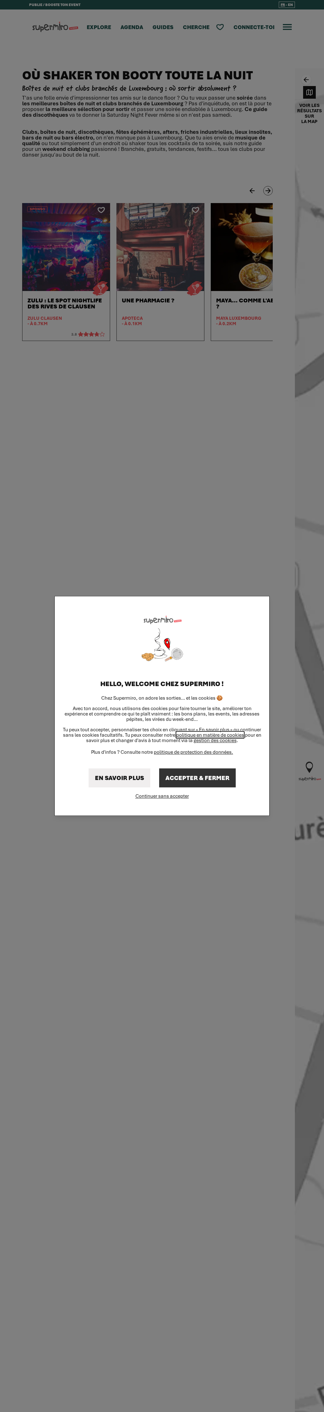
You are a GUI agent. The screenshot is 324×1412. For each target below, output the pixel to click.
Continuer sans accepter (162, 796)
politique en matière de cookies (210, 735)
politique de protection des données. (193, 752)
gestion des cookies (215, 740)
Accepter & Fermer (197, 778)
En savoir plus (119, 778)
